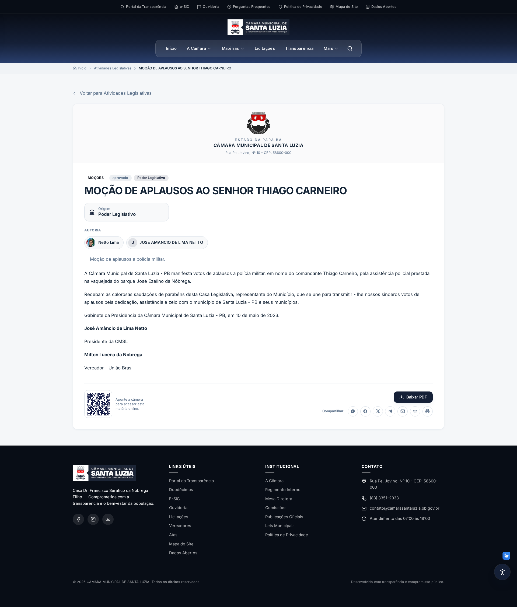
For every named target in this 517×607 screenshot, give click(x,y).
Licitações (265, 48)
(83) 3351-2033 (384, 498)
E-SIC (174, 498)
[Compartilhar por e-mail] (402, 411)
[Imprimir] (427, 411)
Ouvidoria (178, 507)
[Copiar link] (415, 411)
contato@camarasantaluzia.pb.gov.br (404, 508)
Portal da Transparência (191, 480)
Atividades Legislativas (112, 68)
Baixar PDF (416, 397)
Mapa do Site (181, 544)
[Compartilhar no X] (378, 411)
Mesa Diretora (278, 498)
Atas (173, 534)
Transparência (299, 48)
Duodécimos (181, 489)
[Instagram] (93, 519)
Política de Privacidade (286, 534)
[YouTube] (108, 519)
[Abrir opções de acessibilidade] (502, 572)
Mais (328, 48)
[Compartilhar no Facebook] (365, 411)
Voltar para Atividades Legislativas (115, 93)
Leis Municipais (280, 525)
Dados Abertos (183, 552)
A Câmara (196, 48)
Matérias (230, 48)
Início (171, 48)
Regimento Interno (283, 489)
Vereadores (180, 525)
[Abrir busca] (350, 48)
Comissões (276, 507)
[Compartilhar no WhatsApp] (353, 411)
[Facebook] (78, 519)
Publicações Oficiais (284, 516)
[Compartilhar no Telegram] (390, 411)
